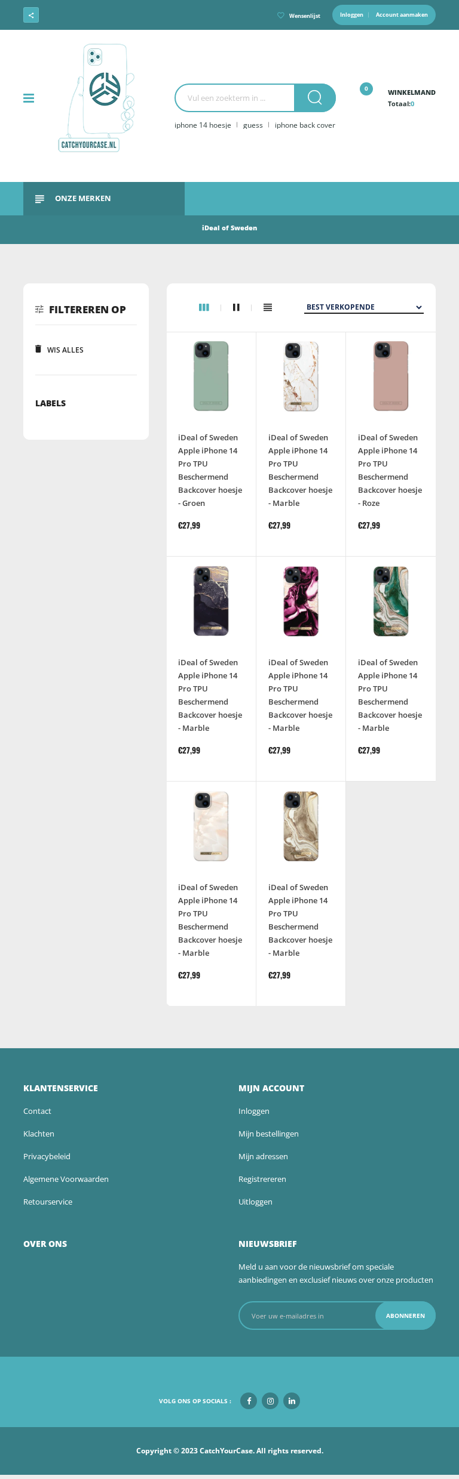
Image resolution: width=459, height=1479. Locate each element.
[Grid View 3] (210, 307)
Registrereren (262, 1179)
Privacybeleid (47, 1156)
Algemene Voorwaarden (66, 1179)
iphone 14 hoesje (203, 125)
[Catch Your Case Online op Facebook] (65, 15)
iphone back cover (305, 125)
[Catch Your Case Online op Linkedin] (108, 15)
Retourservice (47, 1201)
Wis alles (65, 350)
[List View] (268, 307)
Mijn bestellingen (268, 1133)
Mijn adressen (263, 1156)
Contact (37, 1111)
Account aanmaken (402, 14)
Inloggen (351, 14)
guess (253, 125)
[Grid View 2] (242, 307)
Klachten (38, 1133)
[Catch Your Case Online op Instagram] (87, 15)
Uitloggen (255, 1201)
